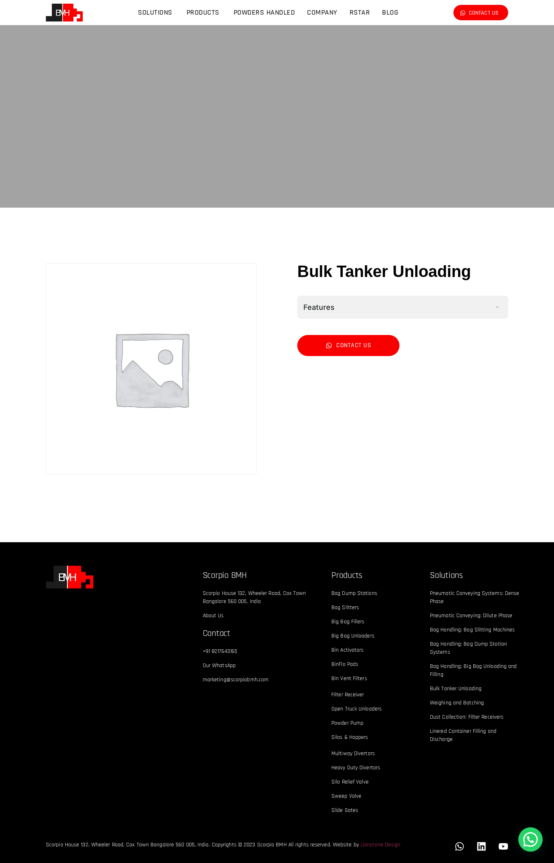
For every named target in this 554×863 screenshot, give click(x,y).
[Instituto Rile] (69, 577)
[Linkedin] (481, 846)
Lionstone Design (381, 844)
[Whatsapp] (459, 846)
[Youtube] (503, 846)
